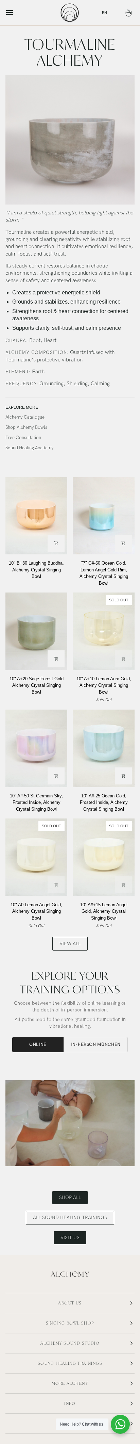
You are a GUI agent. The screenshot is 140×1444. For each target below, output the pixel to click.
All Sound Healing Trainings (70, 1217)
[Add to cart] (56, 543)
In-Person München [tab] (96, 1044)
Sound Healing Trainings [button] (70, 1363)
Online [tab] (38, 1044)
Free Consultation (23, 437)
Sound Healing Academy (29, 448)
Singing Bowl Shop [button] (70, 1323)
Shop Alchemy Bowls (26, 427)
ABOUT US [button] (70, 1303)
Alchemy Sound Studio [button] (70, 1343)
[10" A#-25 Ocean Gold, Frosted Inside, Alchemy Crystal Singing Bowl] (104, 748)
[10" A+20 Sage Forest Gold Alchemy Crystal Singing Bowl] (36, 631)
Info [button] (70, 1403)
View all (70, 943)
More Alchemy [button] (70, 1383)
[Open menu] (15, 12)
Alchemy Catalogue (25, 417)
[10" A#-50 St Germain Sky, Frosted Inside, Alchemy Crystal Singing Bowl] (36, 748)
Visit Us (70, 1237)
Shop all (70, 1197)
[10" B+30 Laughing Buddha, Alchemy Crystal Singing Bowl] (36, 516)
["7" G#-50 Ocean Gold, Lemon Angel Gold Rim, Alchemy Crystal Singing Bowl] (104, 516)
